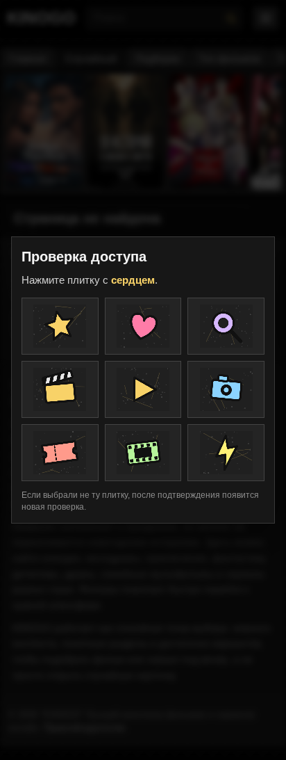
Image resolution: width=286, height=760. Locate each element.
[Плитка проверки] (60, 326)
